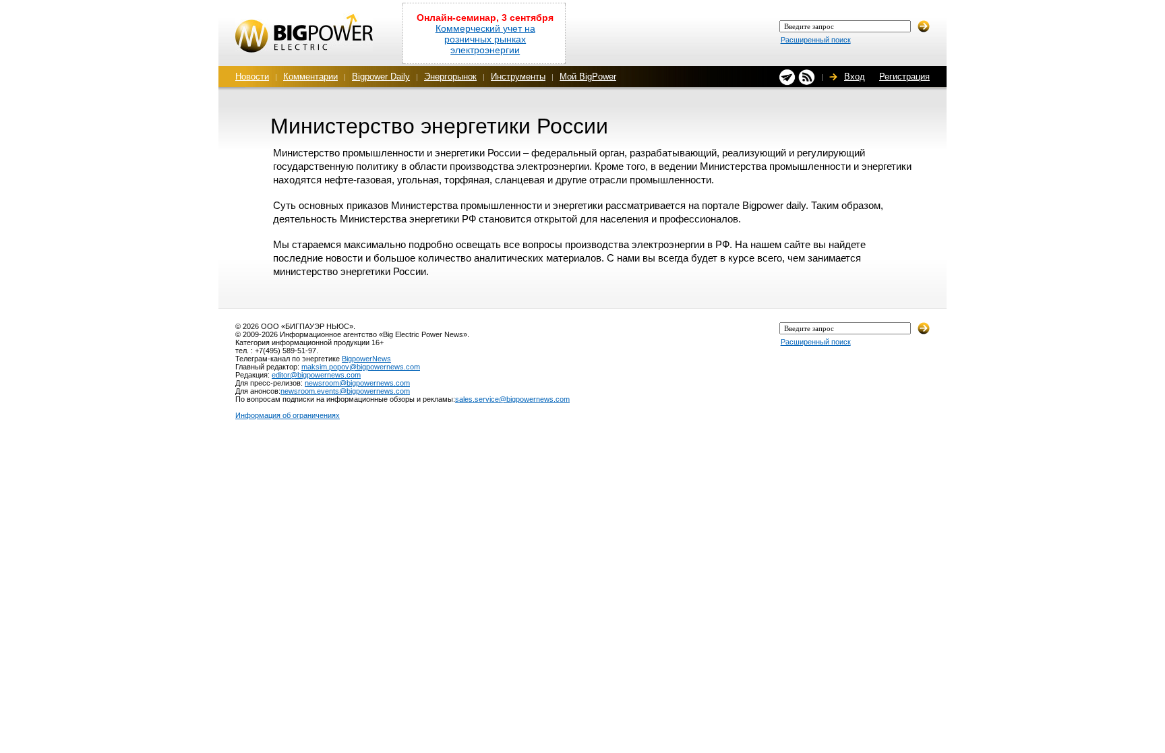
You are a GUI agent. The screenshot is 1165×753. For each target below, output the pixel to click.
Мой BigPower (588, 76)
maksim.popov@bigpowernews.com (360, 367)
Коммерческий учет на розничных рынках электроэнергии (485, 39)
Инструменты (518, 76)
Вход (854, 76)
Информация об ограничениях (287, 415)
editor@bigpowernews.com (316, 375)
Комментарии (310, 76)
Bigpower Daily (381, 76)
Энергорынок (450, 76)
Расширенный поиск (816, 40)
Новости (252, 76)
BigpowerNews (366, 359)
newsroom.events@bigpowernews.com (345, 391)
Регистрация (904, 76)
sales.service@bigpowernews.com (512, 399)
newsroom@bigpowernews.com (357, 383)
